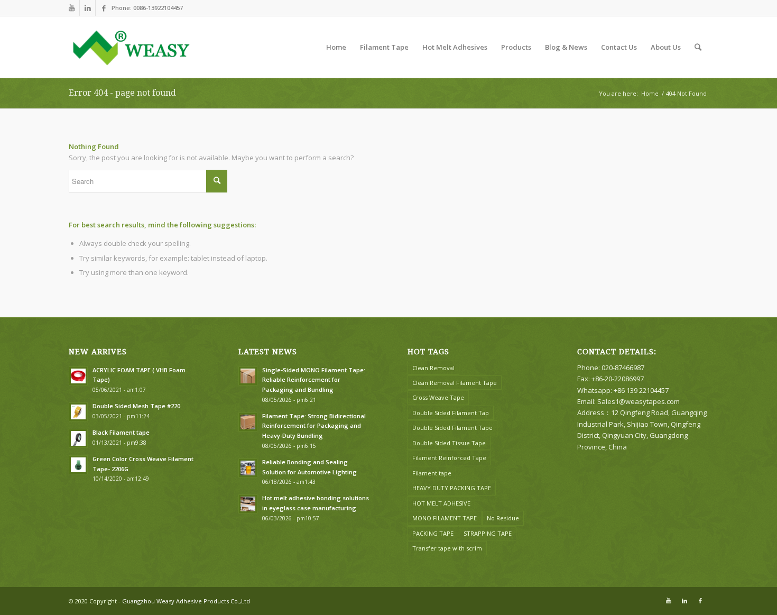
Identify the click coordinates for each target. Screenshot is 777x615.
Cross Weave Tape (438, 397)
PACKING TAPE (433, 533)
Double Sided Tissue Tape (449, 443)
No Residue (503, 518)
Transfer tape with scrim (447, 548)
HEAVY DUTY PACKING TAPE (451, 488)
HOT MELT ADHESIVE (441, 503)
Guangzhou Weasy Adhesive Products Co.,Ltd (186, 601)
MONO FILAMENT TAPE (444, 518)
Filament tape (431, 473)
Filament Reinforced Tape (449, 458)
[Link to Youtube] (71, 8)
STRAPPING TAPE (488, 533)
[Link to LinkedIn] (87, 8)
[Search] (698, 47)
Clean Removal (433, 368)
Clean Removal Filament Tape (454, 383)
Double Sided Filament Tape (452, 428)
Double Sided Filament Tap (450, 413)
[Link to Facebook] (104, 8)
